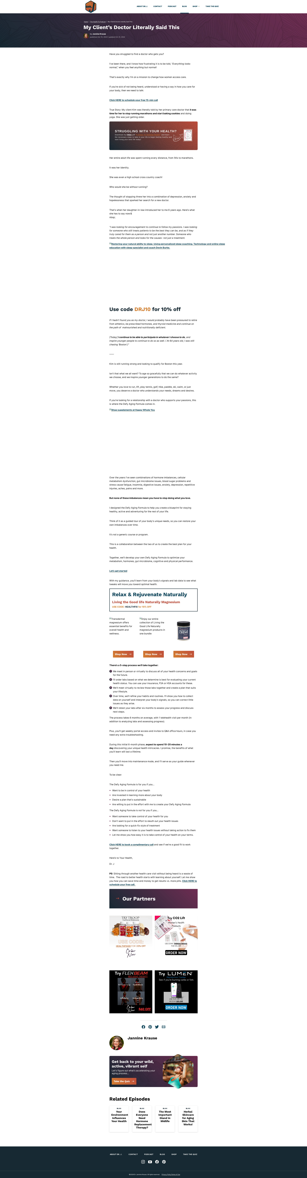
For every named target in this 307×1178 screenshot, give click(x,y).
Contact (157, 6)
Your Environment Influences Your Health (119, 1116)
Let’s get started (118, 571)
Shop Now (121, 654)
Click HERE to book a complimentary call (131, 844)
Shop (195, 6)
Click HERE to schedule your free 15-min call (133, 100)
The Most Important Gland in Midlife (165, 1116)
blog (119, 1108)
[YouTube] (150, 1162)
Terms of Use (175, 1174)
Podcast (172, 6)
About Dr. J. (142, 6)
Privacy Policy (166, 1174)
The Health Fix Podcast (98, 22)
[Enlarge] (134, 620)
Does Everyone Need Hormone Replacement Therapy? (143, 1119)
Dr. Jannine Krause (90, 7)
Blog (184, 6)
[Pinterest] (164, 1162)
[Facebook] (157, 1162)
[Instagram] (143, 1162)
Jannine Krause (99, 34)
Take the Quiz (212, 6)
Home (86, 22)
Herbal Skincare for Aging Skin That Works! (188, 1118)
